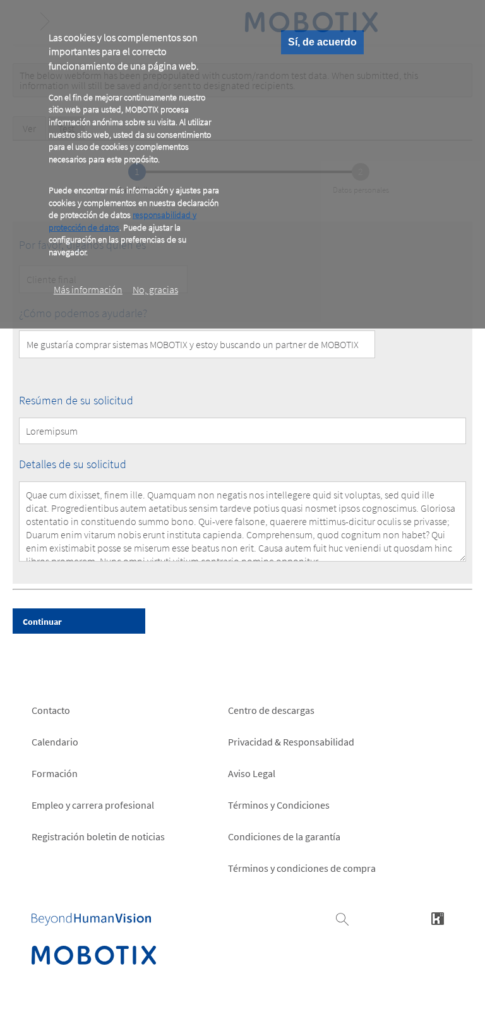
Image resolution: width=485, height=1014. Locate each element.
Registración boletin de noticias (98, 836)
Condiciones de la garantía (284, 836)
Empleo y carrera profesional (93, 805)
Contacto (51, 710)
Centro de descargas (271, 710)
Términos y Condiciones (279, 805)
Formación (55, 773)
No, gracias (155, 289)
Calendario (55, 741)
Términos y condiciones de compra (302, 868)
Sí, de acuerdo (322, 42)
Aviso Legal (251, 773)
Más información (88, 289)
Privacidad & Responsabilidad (291, 741)
